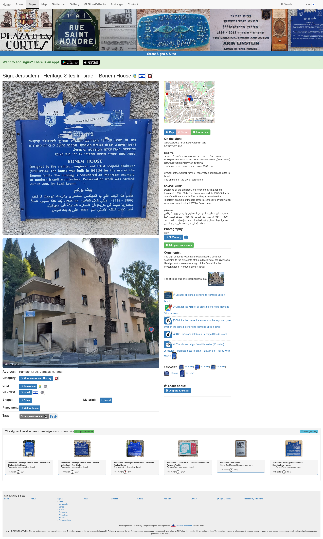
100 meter (188, 366)
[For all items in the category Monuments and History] (150, 75)
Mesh (61, 501)
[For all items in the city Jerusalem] (135, 75)
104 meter (204, 366)
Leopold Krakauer (178, 390)
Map (44, 4)
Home (7, 4)
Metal (107, 400)
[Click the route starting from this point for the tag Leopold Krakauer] (51, 416)
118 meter (220, 366)
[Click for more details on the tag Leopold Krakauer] (55, 416)
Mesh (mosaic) (310, 431)
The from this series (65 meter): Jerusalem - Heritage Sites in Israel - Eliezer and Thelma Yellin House (197, 349)
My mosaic (63, 504)
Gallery (74, 4)
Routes (62, 517)
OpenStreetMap (197, 120)
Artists (61, 509)
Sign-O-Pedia (96, 4)
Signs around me (85, 431)
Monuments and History (37, 378)
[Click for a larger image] (81, 158)
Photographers (65, 520)
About (20, 4)
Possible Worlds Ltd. (184, 526)
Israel (26, 392)
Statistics (58, 4)
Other (26, 400)
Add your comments (180, 245)
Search (287, 4)
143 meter (173, 372)
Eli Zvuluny (175, 237)
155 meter (189, 372)
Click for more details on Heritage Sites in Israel (201, 334)
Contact (133, 4)
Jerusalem (29, 386)
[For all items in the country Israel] (142, 75)
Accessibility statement (253, 498)
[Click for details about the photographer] (186, 237)
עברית (307, 4)
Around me (63, 514)
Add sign (117, 4)
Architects (63, 512)
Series (61, 506)
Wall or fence (31, 408)
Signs (32, 4)
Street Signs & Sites (161, 54)
